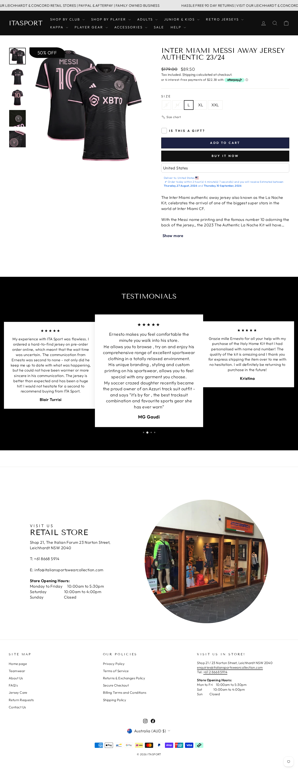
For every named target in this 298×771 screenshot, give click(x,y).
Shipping (189, 74)
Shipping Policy (114, 700)
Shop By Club (65, 19)
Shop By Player (109, 19)
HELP (177, 27)
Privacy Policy (114, 664)
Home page (18, 664)
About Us (16, 678)
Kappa (57, 27)
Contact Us (17, 707)
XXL (215, 104)
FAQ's (13, 685)
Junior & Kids (180, 19)
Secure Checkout (116, 685)
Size (166, 96)
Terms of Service (116, 671)
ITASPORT (26, 23)
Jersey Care (18, 692)
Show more (173, 235)
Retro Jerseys (223, 19)
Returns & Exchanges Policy (124, 678)
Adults (145, 19)
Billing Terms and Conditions (124, 692)
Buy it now (225, 156)
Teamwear (17, 671)
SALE (159, 27)
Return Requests (21, 700)
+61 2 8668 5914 (215, 672)
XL (200, 104)
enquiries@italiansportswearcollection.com (230, 667)
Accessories (129, 27)
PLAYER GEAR (89, 27)
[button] (171, 117)
